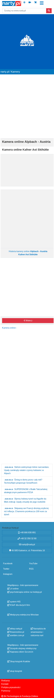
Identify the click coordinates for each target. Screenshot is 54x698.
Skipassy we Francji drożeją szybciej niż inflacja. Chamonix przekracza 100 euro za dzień (26, 511)
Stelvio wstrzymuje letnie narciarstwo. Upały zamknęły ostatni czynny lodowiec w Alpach (26, 470)
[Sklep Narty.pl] (35, 3)
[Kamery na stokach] (30, 3)
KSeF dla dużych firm (19, 605)
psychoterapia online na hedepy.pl (25, 592)
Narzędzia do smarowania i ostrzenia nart (38, 631)
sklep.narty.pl (15, 628)
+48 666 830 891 (28, 532)
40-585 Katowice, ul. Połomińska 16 (28, 550)
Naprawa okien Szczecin (21, 652)
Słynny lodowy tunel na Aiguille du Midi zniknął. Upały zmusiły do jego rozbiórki (25, 500)
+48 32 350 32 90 (28, 538)
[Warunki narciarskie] (24, 3)
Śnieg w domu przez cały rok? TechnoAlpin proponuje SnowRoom (23, 481)
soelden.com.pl (16, 635)
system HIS (15, 601)
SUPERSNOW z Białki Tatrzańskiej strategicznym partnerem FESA (25, 490)
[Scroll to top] (50, 694)
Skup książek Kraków (19, 661)
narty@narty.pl (28, 544)
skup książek (15, 671)
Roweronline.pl (16, 632)
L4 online (14, 588)
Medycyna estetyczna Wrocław (24, 614)
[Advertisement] (27, 105)
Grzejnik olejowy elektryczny (22, 648)
